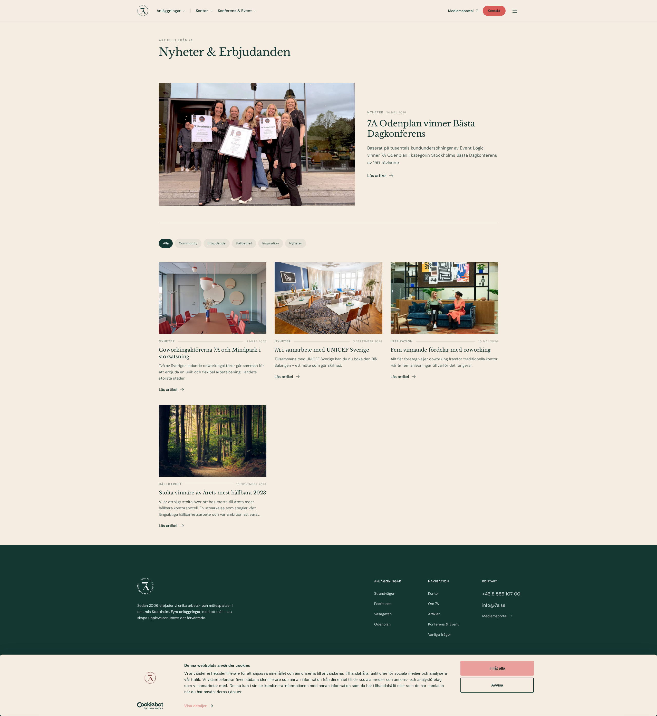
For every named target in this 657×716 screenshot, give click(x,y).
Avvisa (497, 685)
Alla (166, 243)
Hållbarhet (244, 243)
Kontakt (494, 10)
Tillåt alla (497, 668)
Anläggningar (169, 10)
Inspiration (270, 243)
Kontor (202, 10)
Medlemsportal (461, 10)
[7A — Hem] (142, 10)
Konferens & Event (235, 10)
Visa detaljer (195, 706)
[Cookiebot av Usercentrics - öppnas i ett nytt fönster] (150, 706)
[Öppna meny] (515, 11)
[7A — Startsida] (145, 586)
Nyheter (295, 243)
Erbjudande (217, 243)
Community (188, 243)
